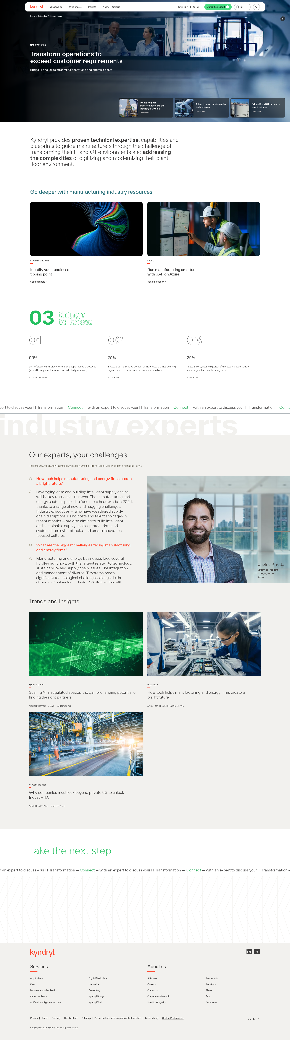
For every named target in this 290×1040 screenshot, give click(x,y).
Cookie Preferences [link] (173, 1018)
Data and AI (152, 684)
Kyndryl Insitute (36, 684)
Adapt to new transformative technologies (211, 105)
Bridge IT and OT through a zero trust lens (266, 105)
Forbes (116, 378)
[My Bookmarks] (248, 7)
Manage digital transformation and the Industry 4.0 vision (152, 105)
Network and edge (37, 785)
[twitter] (257, 951)
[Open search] (256, 7)
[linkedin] (249, 951)
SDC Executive (41, 378)
